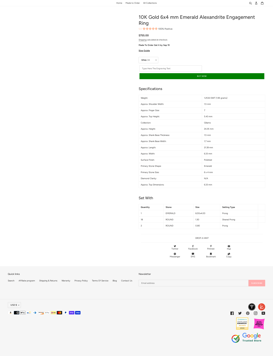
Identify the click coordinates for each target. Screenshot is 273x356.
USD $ (14, 305)
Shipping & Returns (48, 280)
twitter (174, 248)
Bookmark (211, 256)
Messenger (175, 256)
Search (11, 280)
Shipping (142, 40)
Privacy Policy (81, 280)
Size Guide (144, 50)
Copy (228, 256)
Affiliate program (27, 280)
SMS (193, 256)
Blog (115, 280)
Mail (229, 249)
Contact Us (126, 280)
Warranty (66, 280)
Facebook (193, 248)
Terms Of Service (100, 280)
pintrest (211, 248)
